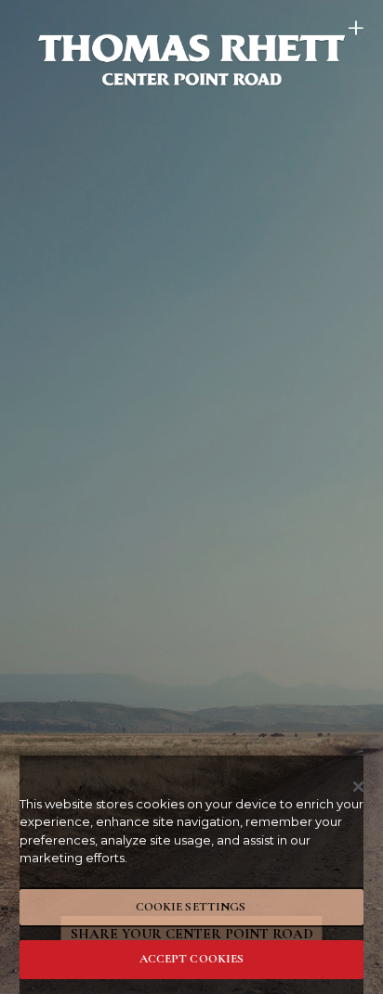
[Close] (358, 787)
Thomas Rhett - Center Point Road (191, 59)
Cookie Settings (191, 906)
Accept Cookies (191, 958)
